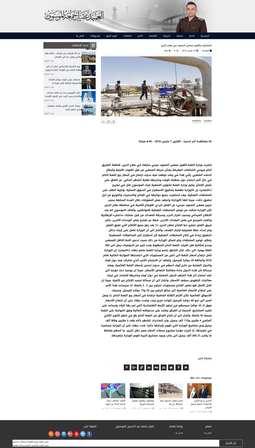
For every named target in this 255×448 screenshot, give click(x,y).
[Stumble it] (164, 367)
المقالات (127, 35)
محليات (179, 35)
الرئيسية (205, 35)
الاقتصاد (153, 35)
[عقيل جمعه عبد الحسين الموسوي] (191, 16)
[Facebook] (89, 433)
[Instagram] (57, 433)
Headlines (196, 121)
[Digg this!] (156, 367)
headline (208, 121)
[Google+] (70, 433)
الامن (140, 35)
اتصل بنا (80, 35)
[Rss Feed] (51, 433)
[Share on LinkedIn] (149, 367)
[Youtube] (76, 433)
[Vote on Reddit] (171, 367)
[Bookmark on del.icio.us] (141, 367)
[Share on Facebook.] (178, 367)
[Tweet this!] (186, 367)
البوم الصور (111, 35)
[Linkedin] (63, 433)
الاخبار (192, 35)
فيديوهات (95, 35)
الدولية (166, 35)
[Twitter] (82, 433)
